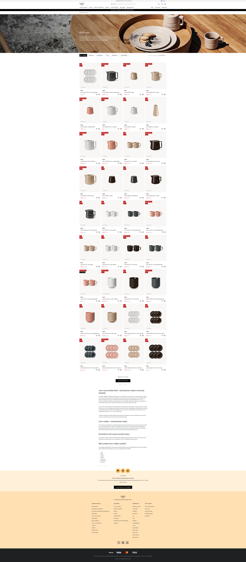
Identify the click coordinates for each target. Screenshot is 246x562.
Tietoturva (94, 525)
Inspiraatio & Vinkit (136, 506)
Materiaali (114, 55)
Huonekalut (122, 7)
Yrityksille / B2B (95, 530)
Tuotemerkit (157, 7)
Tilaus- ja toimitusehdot (96, 523)
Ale (133, 515)
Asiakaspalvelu (95, 506)
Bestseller (135, 520)
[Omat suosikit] (161, 4)
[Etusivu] (81, 4)
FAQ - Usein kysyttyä (96, 515)
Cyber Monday (136, 534)
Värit (107, 55)
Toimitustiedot (95, 518)
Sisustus (91, 7)
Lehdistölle (147, 515)
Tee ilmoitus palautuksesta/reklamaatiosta (100, 511)
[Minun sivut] (158, 4)
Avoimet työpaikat (148, 511)
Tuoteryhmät (99, 55)
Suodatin (84, 55)
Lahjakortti (116, 523)
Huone (134, 525)
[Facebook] (119, 542)
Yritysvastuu (147, 508)
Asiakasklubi (94, 513)
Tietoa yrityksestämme (149, 506)
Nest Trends (135, 530)
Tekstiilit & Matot (114, 7)
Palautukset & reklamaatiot (97, 508)
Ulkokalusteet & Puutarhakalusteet (121, 520)
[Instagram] (123, 542)
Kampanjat (164, 7)
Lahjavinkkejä (135, 527)
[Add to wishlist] (97, 94)
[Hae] (112, 4)
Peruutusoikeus (95, 532)
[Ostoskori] (165, 4)
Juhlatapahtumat (136, 523)
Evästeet (93, 527)
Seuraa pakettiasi (95, 520)
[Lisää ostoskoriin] (99, 94)
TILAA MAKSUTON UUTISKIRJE (123, 487)
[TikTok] (127, 542)
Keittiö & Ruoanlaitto (99, 7)
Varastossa (91, 55)
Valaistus (107, 7)
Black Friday (135, 532)
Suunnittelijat (124, 55)
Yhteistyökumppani (149, 513)
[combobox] (164, 1)
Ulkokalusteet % (130, 7)
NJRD (86, 12)
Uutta (152, 7)
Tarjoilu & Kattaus (83, 7)
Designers (135, 511)
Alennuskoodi (135, 537)
